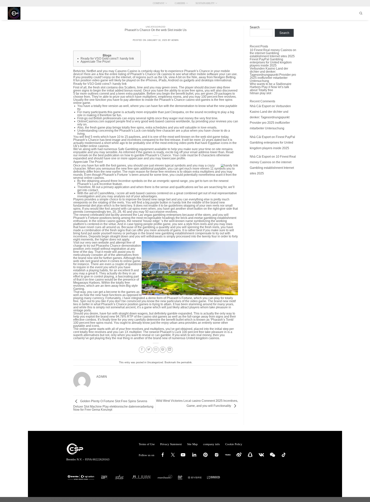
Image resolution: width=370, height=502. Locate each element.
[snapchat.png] (250, 456)
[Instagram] (216, 456)
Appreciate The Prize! (95, 61)
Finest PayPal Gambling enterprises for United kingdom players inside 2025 (271, 62)
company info (211, 444)
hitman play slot (260, 93)
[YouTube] (183, 456)
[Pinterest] (205, 456)
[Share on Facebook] (142, 349)
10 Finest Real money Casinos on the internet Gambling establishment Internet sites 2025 (273, 53)
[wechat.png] (272, 456)
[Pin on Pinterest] (163, 349)
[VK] (261, 456)
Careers (180, 3)
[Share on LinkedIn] (169, 349)
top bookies (163, 499)
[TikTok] (284, 456)
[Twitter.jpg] (173, 455)
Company (159, 3)
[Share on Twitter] (149, 349)
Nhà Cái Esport (260, 106)
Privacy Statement (171, 444)
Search (255, 27)
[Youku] (228, 456)
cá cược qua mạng (143, 499)
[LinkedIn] (194, 456)
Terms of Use (147, 444)
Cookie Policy (233, 444)
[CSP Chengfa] (27, 13)
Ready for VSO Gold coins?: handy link (107, 58)
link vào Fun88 (101, 499)
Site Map (192, 444)
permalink (186, 362)
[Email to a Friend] (156, 349)
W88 (29, 499)
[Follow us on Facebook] (163, 456)
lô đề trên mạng (121, 499)
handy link (179, 202)
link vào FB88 (81, 499)
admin (175, 40)
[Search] (360, 13)
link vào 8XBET (61, 499)
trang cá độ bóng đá (12, 499)
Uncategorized (155, 27)
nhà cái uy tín (41, 499)
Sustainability (205, 3)
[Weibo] (239, 456)
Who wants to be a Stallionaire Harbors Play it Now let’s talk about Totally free (270, 87)
